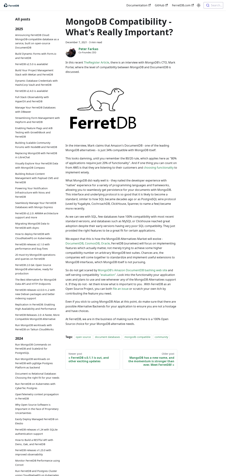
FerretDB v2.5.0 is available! (31, 64)
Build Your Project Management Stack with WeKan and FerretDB (34, 72)
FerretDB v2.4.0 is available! (31, 91)
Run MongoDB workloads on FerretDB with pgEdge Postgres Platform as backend (34, 363)
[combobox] (213, 5)
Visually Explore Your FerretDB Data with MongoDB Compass (36, 165)
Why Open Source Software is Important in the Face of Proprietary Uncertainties (36, 409)
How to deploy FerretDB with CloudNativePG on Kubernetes (33, 236)
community (161, 337)
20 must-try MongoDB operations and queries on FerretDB (35, 256)
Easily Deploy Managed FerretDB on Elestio (36, 421)
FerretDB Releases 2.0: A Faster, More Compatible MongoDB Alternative (37, 317)
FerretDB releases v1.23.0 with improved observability (33, 452)
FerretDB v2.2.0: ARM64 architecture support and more (36, 215)
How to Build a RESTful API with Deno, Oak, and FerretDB (34, 442)
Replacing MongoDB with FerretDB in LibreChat (36, 155)
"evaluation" (108, 275)
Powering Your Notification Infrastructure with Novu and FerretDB (32, 192)
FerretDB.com (181, 5)
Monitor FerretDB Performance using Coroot (37, 462)
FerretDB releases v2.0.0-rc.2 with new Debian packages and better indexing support (35, 294)
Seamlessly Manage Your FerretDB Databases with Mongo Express (35, 205)
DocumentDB (75, 243)
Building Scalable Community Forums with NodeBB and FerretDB (36, 145)
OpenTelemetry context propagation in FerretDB (37, 396)
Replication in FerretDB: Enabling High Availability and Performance (35, 306)
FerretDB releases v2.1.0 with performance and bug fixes (32, 246)
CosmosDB (92, 243)
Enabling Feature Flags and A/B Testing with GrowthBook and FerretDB (33, 132)
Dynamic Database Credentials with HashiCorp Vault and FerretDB (36, 82)
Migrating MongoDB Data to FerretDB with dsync (32, 225)
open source (83, 337)
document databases (107, 337)
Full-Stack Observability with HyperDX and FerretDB (32, 99)
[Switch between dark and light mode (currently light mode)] (198, 5)
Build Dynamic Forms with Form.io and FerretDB (35, 56)
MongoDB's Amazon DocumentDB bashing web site (132, 270)
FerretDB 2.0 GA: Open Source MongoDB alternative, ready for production (34, 269)
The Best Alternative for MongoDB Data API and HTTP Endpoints (35, 282)
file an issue (121, 289)
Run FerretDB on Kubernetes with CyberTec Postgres (35, 386)
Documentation (136, 5)
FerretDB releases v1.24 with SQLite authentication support (36, 431)
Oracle (105, 243)
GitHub (159, 5)
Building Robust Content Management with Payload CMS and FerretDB (36, 178)
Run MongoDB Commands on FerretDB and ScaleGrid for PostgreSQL (33, 349)
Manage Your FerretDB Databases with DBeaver (35, 109)
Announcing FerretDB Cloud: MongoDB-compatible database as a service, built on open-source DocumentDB (37, 41)
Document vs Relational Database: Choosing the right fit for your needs (37, 376)
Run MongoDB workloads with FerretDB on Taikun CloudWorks (34, 327)
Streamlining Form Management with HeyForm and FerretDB (37, 120)
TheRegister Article (96, 62)
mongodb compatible (137, 337)
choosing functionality (159, 167)
